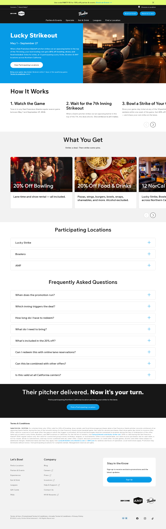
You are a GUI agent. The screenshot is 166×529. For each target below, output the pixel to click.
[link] (130, 14)
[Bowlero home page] (83, 13)
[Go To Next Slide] (153, 124)
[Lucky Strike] (13, 13)
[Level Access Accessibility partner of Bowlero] (125, 518)
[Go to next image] (153, 215)
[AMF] (21, 13)
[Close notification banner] (154, 2)
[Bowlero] (151, 500)
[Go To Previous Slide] (146, 124)
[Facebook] (137, 518)
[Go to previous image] (146, 215)
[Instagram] (145, 518)
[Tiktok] (152, 518)
